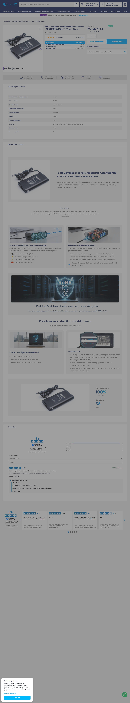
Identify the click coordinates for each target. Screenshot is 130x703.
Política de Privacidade (10, 693)
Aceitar (17, 697)
